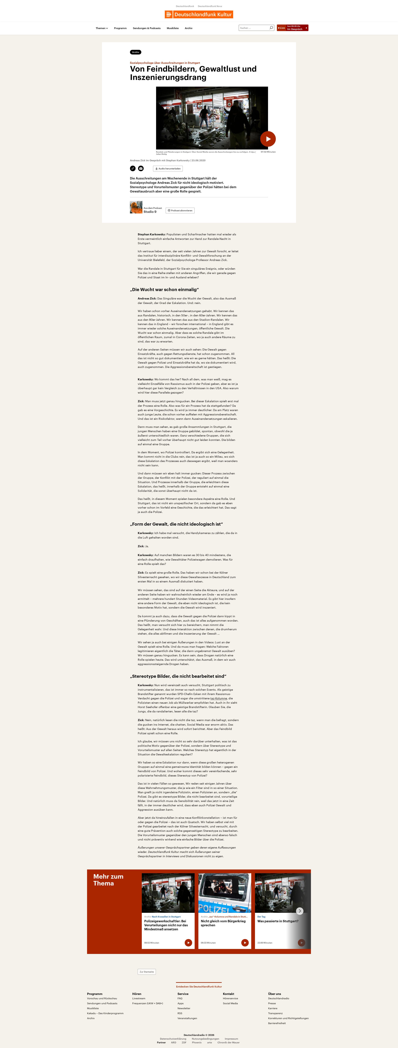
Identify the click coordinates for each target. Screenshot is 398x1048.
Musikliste (173, 28)
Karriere (272, 1008)
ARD (173, 1042)
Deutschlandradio (278, 998)
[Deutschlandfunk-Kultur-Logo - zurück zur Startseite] (199, 14)
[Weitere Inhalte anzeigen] (298, 911)
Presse (272, 1003)
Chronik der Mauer (229, 1042)
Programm (120, 28)
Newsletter (184, 1008)
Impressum (231, 1038)
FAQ (180, 998)
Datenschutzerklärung (173, 1038)
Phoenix (197, 1042)
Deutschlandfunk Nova (210, 6)
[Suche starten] (271, 28)
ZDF (184, 1042)
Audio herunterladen (170, 168)
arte (209, 1042)
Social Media (230, 1003)
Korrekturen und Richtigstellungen (288, 1018)
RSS (180, 1013)
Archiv (188, 28)
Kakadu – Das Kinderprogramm (105, 1013)
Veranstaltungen (187, 1018)
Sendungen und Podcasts (102, 1003)
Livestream (138, 998)
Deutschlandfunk (185, 6)
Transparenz (275, 1013)
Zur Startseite (147, 971)
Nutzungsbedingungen (205, 1038)
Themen (100, 28)
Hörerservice (230, 998)
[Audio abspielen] (268, 139)
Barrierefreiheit (277, 1023)
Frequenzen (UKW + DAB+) (147, 1003)
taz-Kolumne (218, 698)
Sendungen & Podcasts (147, 28)
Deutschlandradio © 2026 (199, 1034)
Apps (181, 1003)
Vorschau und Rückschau (102, 998)
